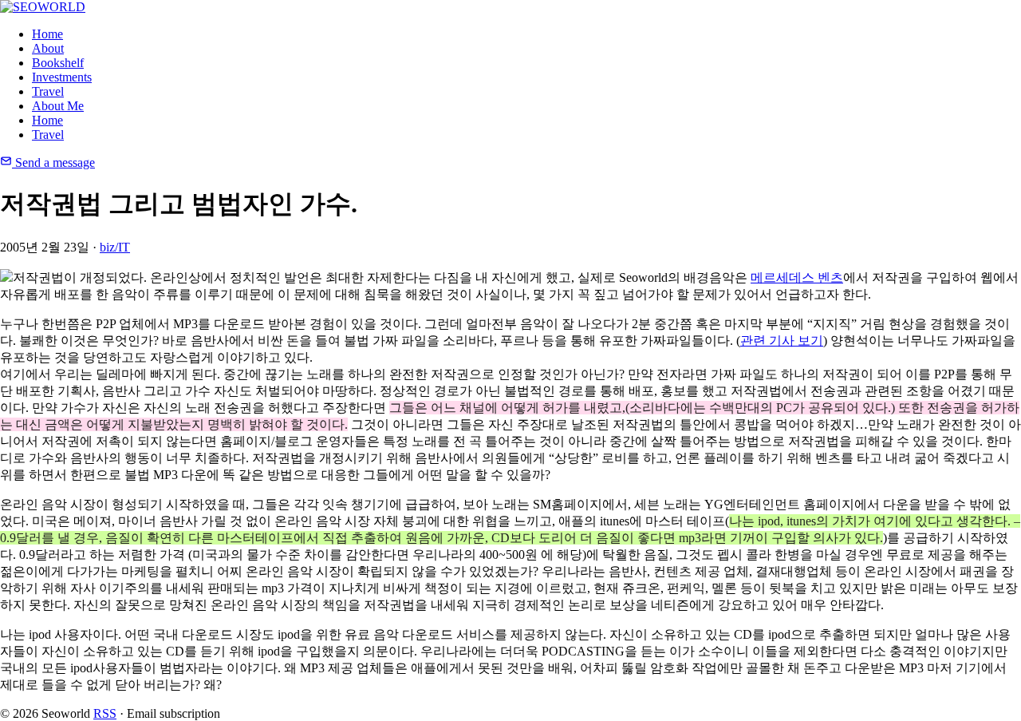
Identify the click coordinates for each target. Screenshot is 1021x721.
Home (47, 34)
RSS (104, 713)
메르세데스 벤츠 (797, 277)
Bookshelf (58, 62)
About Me (58, 106)
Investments (62, 77)
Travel (48, 91)
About (48, 48)
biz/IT (115, 247)
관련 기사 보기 (781, 340)
